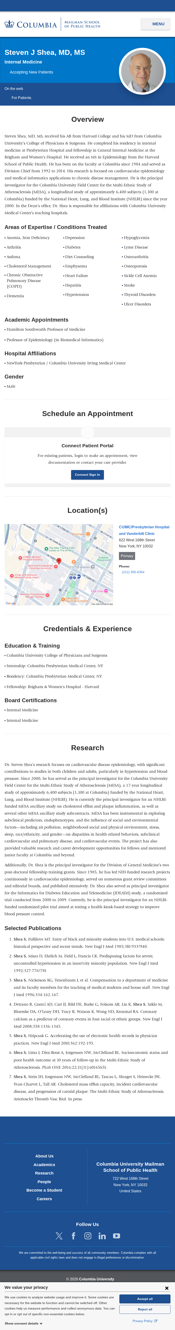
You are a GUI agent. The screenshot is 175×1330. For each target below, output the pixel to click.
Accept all (145, 1299)
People (44, 1182)
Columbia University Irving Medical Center (87, 5)
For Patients (21, 98)
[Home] (52, 24)
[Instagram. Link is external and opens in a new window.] (88, 1236)
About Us (44, 1156)
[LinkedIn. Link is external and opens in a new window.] (102, 1236)
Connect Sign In (87, 474)
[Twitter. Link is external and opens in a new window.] (59, 1236)
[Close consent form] (166, 1288)
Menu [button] (158, 24)
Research (44, 1173)
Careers (44, 1199)
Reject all (145, 1309)
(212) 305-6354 (133, 572)
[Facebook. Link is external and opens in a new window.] (73, 1236)
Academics (44, 1164)
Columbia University (96, 1279)
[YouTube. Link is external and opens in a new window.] (116, 1236)
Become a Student (44, 1190)
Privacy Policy (143, 1321)
